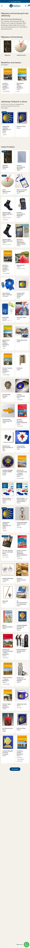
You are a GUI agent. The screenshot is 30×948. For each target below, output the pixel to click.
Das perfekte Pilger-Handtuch (7, 293)
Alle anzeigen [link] (4, 64)
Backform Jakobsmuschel (21, 579)
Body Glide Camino (5, 318)
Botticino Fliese (21, 126)
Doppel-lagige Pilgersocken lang (7, 240)
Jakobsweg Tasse (22, 704)
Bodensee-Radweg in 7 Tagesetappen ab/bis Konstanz (21, 242)
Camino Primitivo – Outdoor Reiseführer (7, 679)
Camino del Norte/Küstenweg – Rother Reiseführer (7, 652)
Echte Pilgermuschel (6, 190)
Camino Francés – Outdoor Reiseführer (7, 369)
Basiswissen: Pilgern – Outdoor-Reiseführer (20, 86)
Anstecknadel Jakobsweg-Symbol (20, 294)
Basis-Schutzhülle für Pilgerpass (22, 190)
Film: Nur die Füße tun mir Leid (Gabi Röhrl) (7, 552)
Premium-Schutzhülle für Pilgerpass (21, 214)
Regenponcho (21, 265)
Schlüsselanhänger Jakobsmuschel (22, 523)
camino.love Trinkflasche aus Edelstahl (21, 679)
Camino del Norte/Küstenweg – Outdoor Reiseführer (22, 472)
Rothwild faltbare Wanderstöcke (22, 650)
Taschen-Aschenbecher (21, 395)
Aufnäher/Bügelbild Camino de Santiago (22, 627)
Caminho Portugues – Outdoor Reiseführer (5, 86)
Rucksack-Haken (21, 317)
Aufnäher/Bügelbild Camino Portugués (7, 752)
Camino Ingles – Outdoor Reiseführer (7, 705)
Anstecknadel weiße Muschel (21, 446)
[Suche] (25, 6)
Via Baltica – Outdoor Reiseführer (20, 752)
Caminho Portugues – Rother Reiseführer (22, 421)
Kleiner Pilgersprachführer (7, 626)
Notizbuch (19, 368)
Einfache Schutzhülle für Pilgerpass (21, 167)
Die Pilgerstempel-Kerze (7, 729)
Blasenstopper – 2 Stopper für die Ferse (7, 499)
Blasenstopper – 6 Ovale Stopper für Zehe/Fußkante (22, 499)
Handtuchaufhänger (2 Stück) (7, 579)
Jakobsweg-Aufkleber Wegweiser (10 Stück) (6, 129)
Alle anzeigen (15, 769)
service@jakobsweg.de (16, 1)
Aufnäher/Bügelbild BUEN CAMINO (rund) (7, 471)
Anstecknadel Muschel (6, 395)
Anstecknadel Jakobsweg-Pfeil (7, 420)
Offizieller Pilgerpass (5, 166)
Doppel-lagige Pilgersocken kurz (7, 213)
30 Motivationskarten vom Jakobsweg (22, 602)
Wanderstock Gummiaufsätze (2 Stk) (7, 447)
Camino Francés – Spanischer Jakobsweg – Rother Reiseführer (22, 553)
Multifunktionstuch (22, 340)
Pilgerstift (5, 601)
